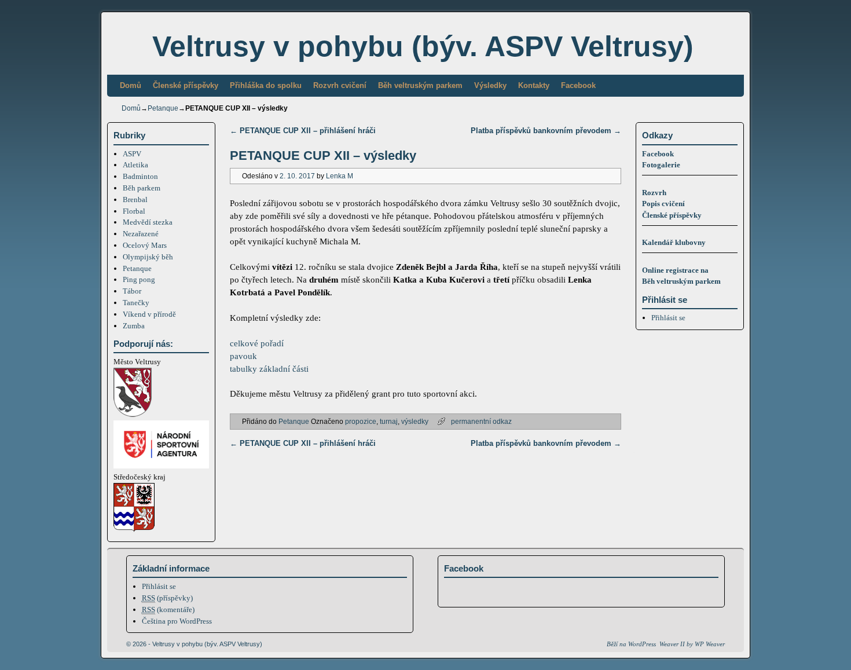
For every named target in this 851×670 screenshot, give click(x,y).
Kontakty (533, 85)
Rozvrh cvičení (339, 85)
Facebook (578, 85)
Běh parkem (141, 188)
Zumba (134, 325)
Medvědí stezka (148, 222)
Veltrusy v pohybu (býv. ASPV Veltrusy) (423, 46)
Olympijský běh (148, 256)
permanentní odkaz (481, 421)
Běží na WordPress (631, 643)
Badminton (140, 176)
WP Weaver (710, 643)
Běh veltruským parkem (420, 85)
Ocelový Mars (145, 245)
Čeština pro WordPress (177, 621)
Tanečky (136, 302)
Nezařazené (141, 233)
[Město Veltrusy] (132, 414)
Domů (130, 85)
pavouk (243, 356)
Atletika (135, 164)
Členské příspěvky (185, 85)
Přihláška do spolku (266, 85)
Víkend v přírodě (149, 314)
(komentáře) (168, 609)
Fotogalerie (661, 164)
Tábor (132, 291)
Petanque (163, 108)
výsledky (414, 421)
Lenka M (339, 176)
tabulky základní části (269, 369)
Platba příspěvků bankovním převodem (546, 130)
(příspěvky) (167, 598)
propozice (360, 421)
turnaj (389, 421)
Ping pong (139, 279)
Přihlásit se (668, 317)
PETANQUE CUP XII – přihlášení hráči (303, 130)
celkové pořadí (257, 343)
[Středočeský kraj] (134, 529)
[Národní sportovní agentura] (161, 466)
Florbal (134, 211)
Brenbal (135, 199)
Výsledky (490, 85)
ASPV (132, 153)
